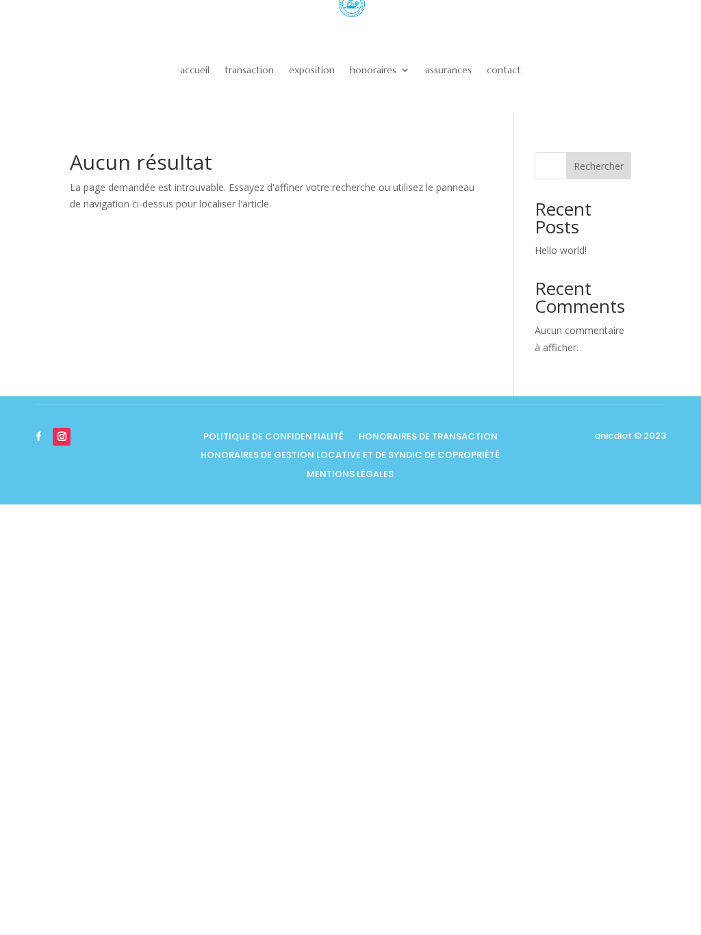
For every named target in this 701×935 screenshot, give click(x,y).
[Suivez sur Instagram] (62, 437)
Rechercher (599, 165)
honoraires (373, 70)
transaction (249, 70)
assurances (448, 70)
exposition (312, 70)
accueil (194, 70)
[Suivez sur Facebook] (38, 437)
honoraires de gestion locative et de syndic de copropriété (350, 456)
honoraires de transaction (428, 438)
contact (504, 70)
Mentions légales (350, 475)
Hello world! (561, 250)
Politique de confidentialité (273, 438)
